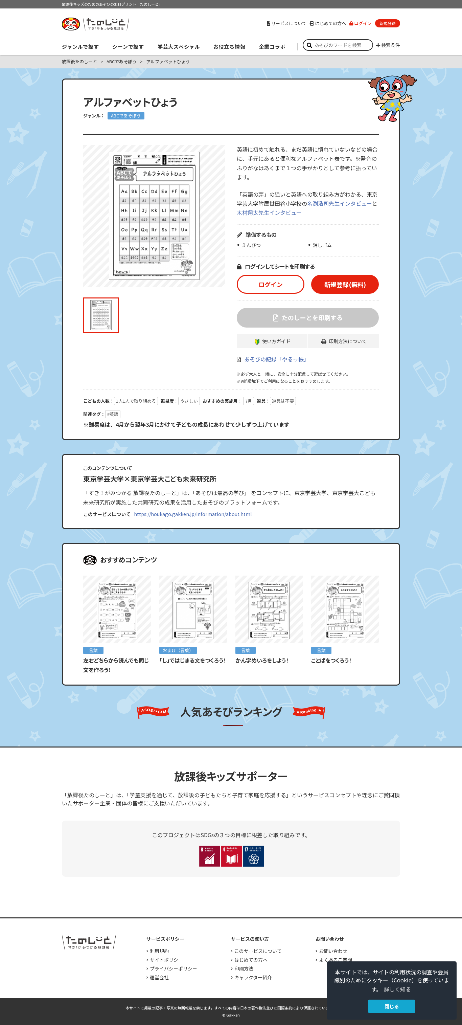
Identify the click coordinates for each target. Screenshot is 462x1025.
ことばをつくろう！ (331, 660)
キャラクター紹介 (253, 977)
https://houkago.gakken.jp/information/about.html (193, 514)
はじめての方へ (330, 23)
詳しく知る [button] (397, 989)
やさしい (189, 401)
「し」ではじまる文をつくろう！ (195, 660)
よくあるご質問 (335, 959)
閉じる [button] (392, 1006)
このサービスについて (258, 951)
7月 (248, 401)
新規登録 (387, 23)
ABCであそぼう (126, 115)
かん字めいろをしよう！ (261, 660)
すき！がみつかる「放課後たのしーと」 (95, 24)
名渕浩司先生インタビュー (339, 203)
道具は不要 (283, 401)
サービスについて (288, 23)
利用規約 (159, 951)
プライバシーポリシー (173, 968)
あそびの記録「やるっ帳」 (276, 359)
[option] (154, 216)
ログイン (363, 23)
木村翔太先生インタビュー (269, 212)
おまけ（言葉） (178, 650)
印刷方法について (348, 341)
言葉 (93, 650)
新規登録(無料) (345, 284)
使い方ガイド (276, 341)
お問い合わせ (333, 951)
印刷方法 (243, 968)
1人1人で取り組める (136, 401)
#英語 (112, 414)
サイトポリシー (166, 959)
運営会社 (159, 977)
